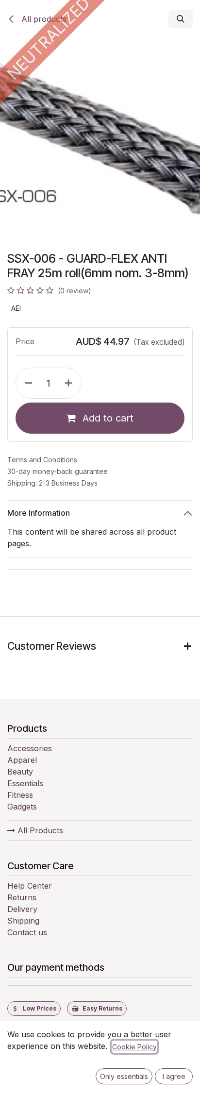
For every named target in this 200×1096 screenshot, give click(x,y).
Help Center (29, 886)
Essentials (25, 783)
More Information (38, 513)
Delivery (22, 909)
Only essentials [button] (124, 1076)
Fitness (20, 795)
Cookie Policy (134, 1047)
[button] (180, 19)
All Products (39, 830)
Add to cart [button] (106, 418)
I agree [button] (174, 1076)
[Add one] (70, 383)
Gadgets (22, 806)
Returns (21, 897)
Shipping (23, 921)
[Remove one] (26, 383)
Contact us (27, 932)
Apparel (22, 760)
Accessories (29, 748)
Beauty (20, 771)
